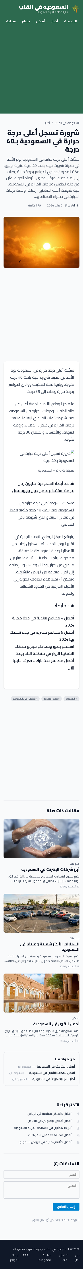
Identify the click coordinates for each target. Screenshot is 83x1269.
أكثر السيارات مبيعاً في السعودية (53, 1079)
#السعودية (71, 698)
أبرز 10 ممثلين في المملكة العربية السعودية (42, 1128)
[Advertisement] (41, 69)
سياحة (11, 21)
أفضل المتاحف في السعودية (56, 1066)
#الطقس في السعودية (25, 698)
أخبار (54, 21)
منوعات (74, 863)
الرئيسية (70, 21)
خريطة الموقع (14, 1257)
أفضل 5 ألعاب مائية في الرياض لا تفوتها (44, 1142)
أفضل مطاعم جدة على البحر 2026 (49, 1135)
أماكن (40, 21)
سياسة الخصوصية (45, 1257)
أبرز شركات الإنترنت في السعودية (50, 869)
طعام (26, 21)
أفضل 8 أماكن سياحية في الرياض (49, 1114)
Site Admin (72, 205)
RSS (25, 1255)
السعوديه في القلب (67, 123)
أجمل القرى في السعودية (56, 1024)
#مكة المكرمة (52, 698)
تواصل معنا (63, 1257)
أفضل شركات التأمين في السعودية (52, 1073)
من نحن (77, 1257)
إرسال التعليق (66, 1206)
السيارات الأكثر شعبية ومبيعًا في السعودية (49, 946)
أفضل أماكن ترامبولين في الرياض (49, 1121)
